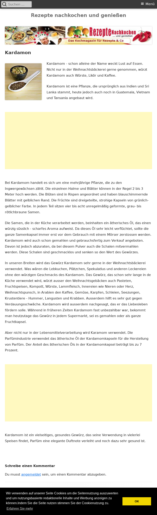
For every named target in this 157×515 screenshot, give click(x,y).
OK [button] (137, 501)
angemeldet (31, 474)
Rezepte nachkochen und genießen (78, 15)
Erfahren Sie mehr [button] (20, 508)
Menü (150, 4)
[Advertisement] (78, 140)
